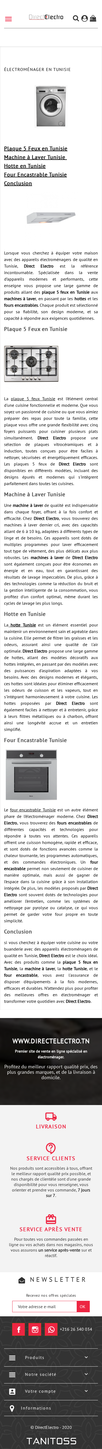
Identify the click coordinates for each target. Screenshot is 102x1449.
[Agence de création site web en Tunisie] (51, 1441)
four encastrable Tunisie (33, 809)
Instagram (35, 1329)
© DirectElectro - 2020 (51, 1427)
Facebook (18, 1329)
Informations (36, 1408)
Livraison (51, 1126)
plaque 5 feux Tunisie (33, 398)
